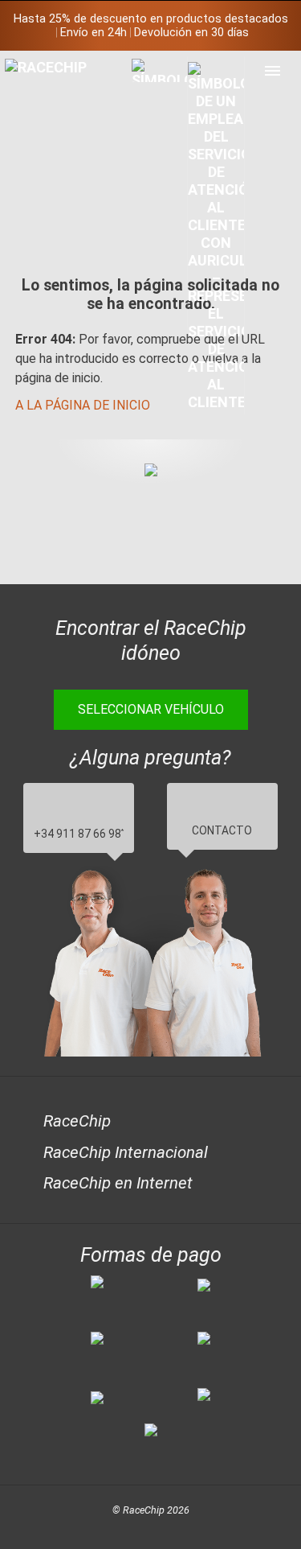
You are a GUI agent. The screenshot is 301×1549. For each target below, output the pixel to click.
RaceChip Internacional (125, 1152)
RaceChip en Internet (118, 1183)
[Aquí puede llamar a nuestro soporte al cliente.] (216, 235)
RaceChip (77, 1121)
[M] (272, 70)
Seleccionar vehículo (151, 709)
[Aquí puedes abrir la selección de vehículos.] (160, 198)
